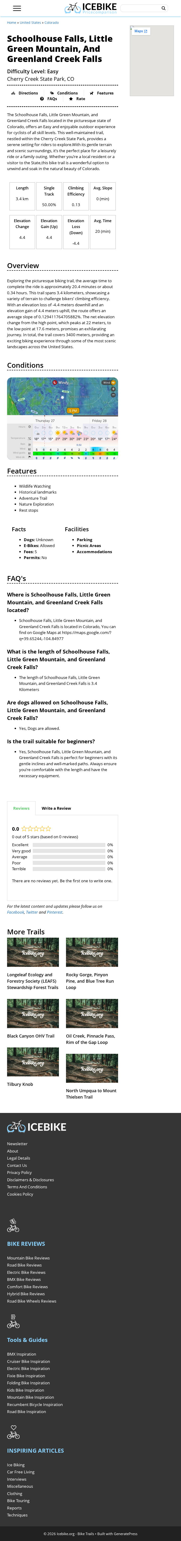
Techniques (17, 1515)
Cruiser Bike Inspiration (28, 1361)
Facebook (15, 912)
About (12, 1151)
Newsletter (17, 1143)
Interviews (16, 1479)
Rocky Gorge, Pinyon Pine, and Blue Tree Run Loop (90, 981)
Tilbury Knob (20, 1084)
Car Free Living (20, 1472)
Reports (14, 1508)
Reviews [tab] (21, 808)
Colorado (52, 22)
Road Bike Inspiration (26, 1411)
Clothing (14, 1493)
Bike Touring (18, 1500)
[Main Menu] (17, 8)
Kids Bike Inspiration (25, 1390)
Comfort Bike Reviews (27, 1286)
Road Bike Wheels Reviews (31, 1301)
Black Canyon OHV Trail (30, 1036)
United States (30, 22)
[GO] (164, 8)
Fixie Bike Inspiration (26, 1375)
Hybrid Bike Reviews (26, 1293)
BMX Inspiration (21, 1354)
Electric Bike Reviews (26, 1272)
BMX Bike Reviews (24, 1279)
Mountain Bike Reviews (28, 1258)
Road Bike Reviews (24, 1265)
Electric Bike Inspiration (28, 1368)
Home (11, 22)
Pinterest (54, 912)
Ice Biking (16, 1464)
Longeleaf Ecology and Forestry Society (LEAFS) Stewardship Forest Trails (32, 981)
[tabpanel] (62, 858)
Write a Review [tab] (56, 808)
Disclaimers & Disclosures (30, 1179)
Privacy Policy (19, 1172)
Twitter (32, 912)
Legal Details (18, 1158)
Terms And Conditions (27, 1186)
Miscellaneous (20, 1486)
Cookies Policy (20, 1194)
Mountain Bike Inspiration (30, 1397)
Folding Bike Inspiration (28, 1383)
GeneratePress (125, 1533)
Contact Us (17, 1165)
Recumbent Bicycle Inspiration (35, 1404)
